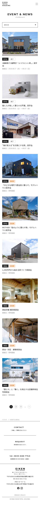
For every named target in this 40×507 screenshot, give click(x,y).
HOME (4, 419)
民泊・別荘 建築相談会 (12, 349)
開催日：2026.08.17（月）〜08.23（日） (16, 69)
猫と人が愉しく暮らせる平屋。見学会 (17, 105)
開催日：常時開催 (8, 191)
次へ (29, 406)
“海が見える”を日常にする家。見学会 (17, 145)
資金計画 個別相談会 (10, 309)
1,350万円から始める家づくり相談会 (17, 270)
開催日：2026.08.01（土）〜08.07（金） (16, 108)
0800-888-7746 (21, 479)
